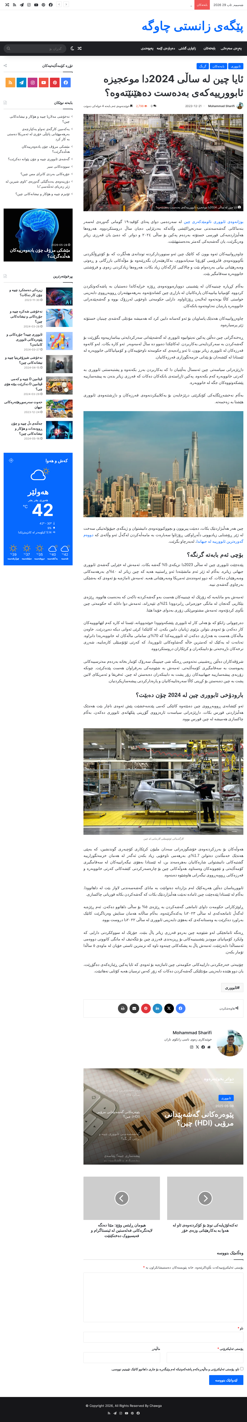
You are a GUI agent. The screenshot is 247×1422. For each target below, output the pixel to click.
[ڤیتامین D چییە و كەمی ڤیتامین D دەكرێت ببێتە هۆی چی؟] (59, 385)
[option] (163, 1116)
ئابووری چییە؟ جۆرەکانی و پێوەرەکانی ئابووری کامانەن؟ (24, 339)
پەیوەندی (147, 48)
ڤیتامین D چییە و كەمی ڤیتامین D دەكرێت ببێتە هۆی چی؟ (23, 384)
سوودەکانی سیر (58, 166)
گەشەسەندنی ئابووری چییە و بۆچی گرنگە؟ (192, 1118)
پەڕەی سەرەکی (231, 48)
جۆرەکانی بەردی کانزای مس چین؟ (45, 174)
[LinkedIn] (157, 1008)
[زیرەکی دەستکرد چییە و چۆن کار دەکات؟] (59, 296)
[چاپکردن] (123, 1008)
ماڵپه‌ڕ (156, 1349)
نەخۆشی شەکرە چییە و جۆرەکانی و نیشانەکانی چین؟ (26, 316)
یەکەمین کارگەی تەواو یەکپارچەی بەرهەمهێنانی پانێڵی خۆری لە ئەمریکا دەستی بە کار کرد (38, 134)
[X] (169, 1008)
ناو (240, 1328)
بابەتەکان (209, 48)
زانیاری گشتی (187, 48)
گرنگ (202, 66)
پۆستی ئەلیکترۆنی (230, 1349)
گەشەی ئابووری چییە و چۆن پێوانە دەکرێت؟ (39, 159)
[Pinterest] (146, 1008)
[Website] (209, 1047)
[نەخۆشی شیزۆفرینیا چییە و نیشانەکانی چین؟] (59, 364)
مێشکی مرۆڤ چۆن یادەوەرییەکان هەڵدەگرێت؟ (161, 5)
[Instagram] (191, 1047)
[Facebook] (180, 1008)
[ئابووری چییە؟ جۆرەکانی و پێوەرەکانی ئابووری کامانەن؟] (59, 341)
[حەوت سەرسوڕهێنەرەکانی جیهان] (59, 409)
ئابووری (236, 66)
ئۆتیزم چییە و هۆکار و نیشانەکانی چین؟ (42, 194)
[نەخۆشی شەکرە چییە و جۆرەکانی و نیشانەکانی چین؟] (59, 318)
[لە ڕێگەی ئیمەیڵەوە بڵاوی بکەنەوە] (134, 1008)
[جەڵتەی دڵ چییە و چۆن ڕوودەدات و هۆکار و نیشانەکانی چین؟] (59, 430)
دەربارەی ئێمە (166, 48)
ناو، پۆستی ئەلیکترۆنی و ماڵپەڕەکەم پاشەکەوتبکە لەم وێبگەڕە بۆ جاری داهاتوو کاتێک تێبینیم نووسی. (175, 1369)
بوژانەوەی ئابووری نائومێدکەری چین (213, 222)
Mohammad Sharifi (221, 106)
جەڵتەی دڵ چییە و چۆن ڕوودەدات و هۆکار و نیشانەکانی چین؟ (26, 428)
